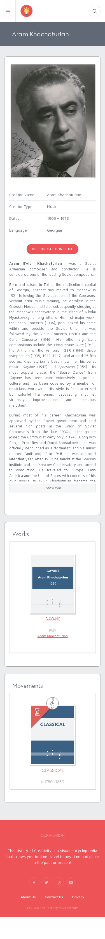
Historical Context (52, 249)
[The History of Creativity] (36, 11)
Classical (53, 770)
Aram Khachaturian (53, 636)
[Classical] (52, 735)
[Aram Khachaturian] (53, 120)
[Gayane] (52, 583)
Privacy (78, 897)
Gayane (52, 619)
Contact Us (54, 897)
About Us (28, 897)
